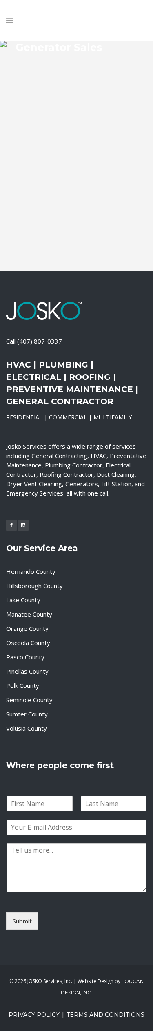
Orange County (27, 628)
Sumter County (27, 714)
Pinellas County (27, 671)
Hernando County (30, 571)
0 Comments (80, 245)
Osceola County (28, 643)
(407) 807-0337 (39, 341)
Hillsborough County (34, 586)
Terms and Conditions (105, 1014)
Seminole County (29, 700)
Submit (22, 921)
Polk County (22, 685)
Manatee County (29, 614)
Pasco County (25, 657)
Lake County (23, 600)
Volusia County (26, 728)
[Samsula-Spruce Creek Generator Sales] (77, 94)
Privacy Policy (34, 1014)
